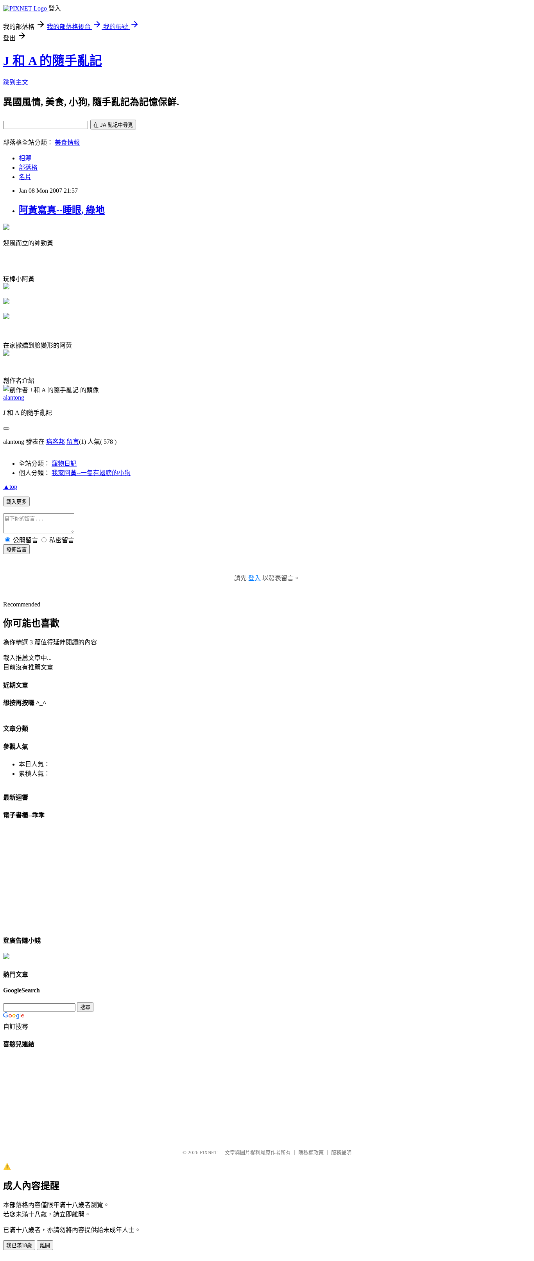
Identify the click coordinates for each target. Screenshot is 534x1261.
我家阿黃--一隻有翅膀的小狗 (91, 473)
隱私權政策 (311, 1152)
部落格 (28, 167)
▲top (10, 486)
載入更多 (16, 502)
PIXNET (208, 1152)
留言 (72, 441)
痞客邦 (55, 441)
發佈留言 (16, 549)
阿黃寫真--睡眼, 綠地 (62, 210)
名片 (25, 177)
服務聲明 (341, 1152)
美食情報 (67, 142)
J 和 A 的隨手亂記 (52, 61)
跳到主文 (15, 82)
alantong (13, 397)
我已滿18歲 (19, 1245)
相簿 (25, 158)
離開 (45, 1245)
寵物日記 (64, 463)
